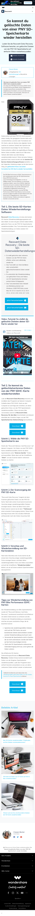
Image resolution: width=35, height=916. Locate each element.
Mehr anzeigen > (28, 330)
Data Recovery (14, 217)
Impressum (28, 903)
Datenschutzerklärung (18, 903)
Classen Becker (13, 69)
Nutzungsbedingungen (24, 906)
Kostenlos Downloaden (18, 55)
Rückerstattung (13, 908)
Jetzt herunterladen (15, 300)
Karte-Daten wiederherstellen (21, 847)
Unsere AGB (7, 903)
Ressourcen (8, 847)
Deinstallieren (22, 908)
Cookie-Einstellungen (10, 906)
